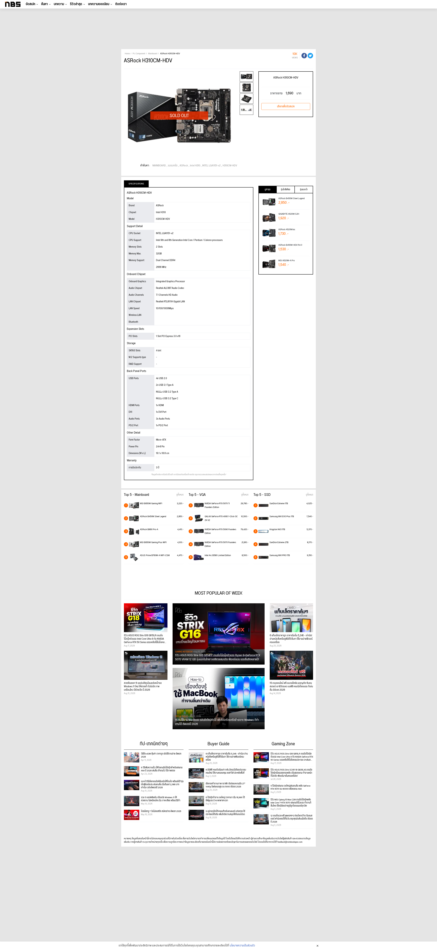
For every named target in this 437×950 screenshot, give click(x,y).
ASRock (184, 165)
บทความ (59, 4)
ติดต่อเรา (121, 4)
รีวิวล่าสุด (76, 4)
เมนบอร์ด (173, 165)
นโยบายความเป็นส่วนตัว (242, 945)
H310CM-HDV (230, 165)
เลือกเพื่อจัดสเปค (286, 106)
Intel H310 (195, 165)
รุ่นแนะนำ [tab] (304, 189)
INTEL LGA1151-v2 (211, 165)
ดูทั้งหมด (180, 495)
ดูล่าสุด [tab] (267, 189)
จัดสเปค (30, 4)
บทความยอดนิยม (98, 4)
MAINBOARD (159, 165)
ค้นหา (44, 4)
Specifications (136, 184)
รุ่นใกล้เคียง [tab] (285, 189)
